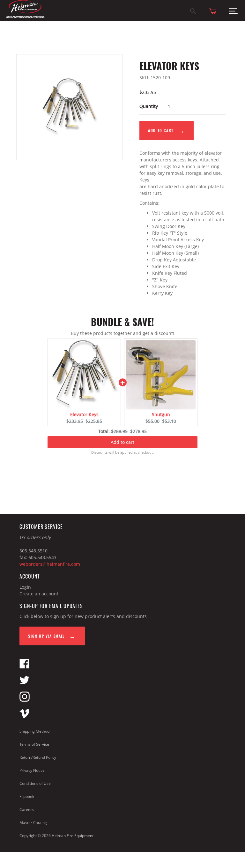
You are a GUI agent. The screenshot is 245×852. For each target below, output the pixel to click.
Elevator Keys (84, 414)
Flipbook (26, 796)
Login (25, 587)
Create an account (38, 594)
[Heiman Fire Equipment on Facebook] (24, 667)
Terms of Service (34, 744)
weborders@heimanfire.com (49, 564)
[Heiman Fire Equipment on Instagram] (24, 700)
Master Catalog (33, 822)
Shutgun (161, 414)
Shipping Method (34, 731)
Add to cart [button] (122, 442)
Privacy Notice (32, 770)
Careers (26, 809)
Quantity (148, 106)
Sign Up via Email (47, 636)
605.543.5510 (33, 551)
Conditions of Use (35, 783)
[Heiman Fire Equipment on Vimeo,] (24, 717)
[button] (233, 13)
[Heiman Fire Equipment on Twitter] (24, 683)
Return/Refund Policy (37, 757)
